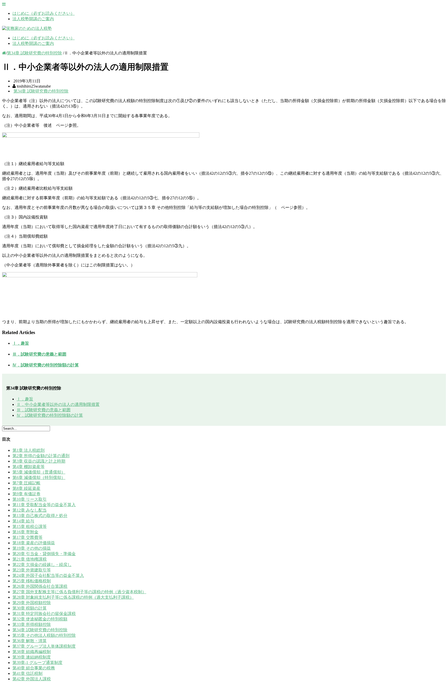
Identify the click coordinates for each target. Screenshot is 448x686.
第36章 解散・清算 (29, 641)
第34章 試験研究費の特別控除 (34, 53)
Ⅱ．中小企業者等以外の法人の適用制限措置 (58, 404)
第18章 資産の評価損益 (33, 543)
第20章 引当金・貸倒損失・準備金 (44, 553)
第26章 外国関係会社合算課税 (39, 586)
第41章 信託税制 (27, 673)
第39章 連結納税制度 (31, 657)
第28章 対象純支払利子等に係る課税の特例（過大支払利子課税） (73, 597)
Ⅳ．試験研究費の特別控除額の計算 (45, 365)
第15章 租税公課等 (29, 526)
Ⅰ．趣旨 (20, 343)
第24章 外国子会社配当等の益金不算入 (48, 575)
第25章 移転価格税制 (31, 581)
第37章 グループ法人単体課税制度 (44, 646)
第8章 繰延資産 (26, 488)
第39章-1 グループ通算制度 (37, 662)
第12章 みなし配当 (29, 510)
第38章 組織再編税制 (31, 651)
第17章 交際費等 (27, 537)
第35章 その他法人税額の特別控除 (44, 635)
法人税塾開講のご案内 (33, 19)
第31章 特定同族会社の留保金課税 (44, 613)
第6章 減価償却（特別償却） (38, 477)
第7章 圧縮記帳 (26, 483)
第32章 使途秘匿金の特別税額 (39, 619)
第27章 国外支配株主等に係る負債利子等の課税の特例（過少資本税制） (79, 592)
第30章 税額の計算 (29, 608)
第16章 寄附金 (25, 532)
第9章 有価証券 (26, 494)
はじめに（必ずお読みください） (43, 13)
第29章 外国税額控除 (31, 602)
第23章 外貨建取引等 (31, 570)
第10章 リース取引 (29, 499)
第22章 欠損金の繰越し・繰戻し (42, 564)
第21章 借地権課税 (29, 559)
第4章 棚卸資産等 (28, 466)
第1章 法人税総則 (28, 450)
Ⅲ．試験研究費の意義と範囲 (39, 354)
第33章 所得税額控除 (31, 624)
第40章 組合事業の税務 (33, 668)
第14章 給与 (23, 521)
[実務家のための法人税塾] (27, 28)
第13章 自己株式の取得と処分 (39, 515)
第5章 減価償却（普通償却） (38, 472)
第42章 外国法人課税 (31, 679)
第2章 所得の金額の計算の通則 (40, 456)
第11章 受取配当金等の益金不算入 (44, 505)
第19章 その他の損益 (31, 548)
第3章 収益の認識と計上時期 (38, 461)
